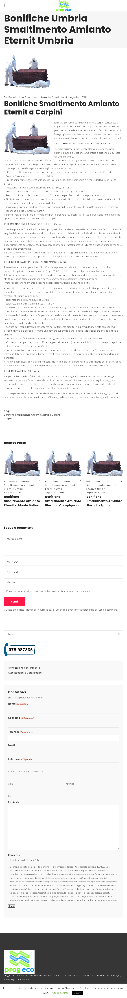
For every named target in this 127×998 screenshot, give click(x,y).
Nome (18, 703)
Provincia (69, 783)
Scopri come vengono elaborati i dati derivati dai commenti (86, 609)
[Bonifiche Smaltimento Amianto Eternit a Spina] (104, 463)
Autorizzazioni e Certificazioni (25, 672)
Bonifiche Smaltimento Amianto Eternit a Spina (104, 501)
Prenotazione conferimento (24, 667)
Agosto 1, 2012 (78, 97)
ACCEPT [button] (77, 993)
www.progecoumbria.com (17, 979)
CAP (10, 795)
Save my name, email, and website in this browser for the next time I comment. (49, 591)
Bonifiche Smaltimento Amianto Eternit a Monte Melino (22, 501)
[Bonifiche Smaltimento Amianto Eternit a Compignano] (63, 463)
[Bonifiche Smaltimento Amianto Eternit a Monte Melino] (22, 463)
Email (11, 745)
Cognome (20, 717)
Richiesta (14, 802)
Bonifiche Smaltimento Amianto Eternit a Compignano (63, 501)
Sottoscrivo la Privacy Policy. (26, 860)
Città (10, 783)
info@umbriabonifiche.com (28, 697)
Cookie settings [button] (60, 992)
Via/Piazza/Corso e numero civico (25, 771)
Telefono (20, 732)
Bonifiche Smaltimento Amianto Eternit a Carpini (32, 414)
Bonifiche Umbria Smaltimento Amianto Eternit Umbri (35, 97)
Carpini (8, 418)
